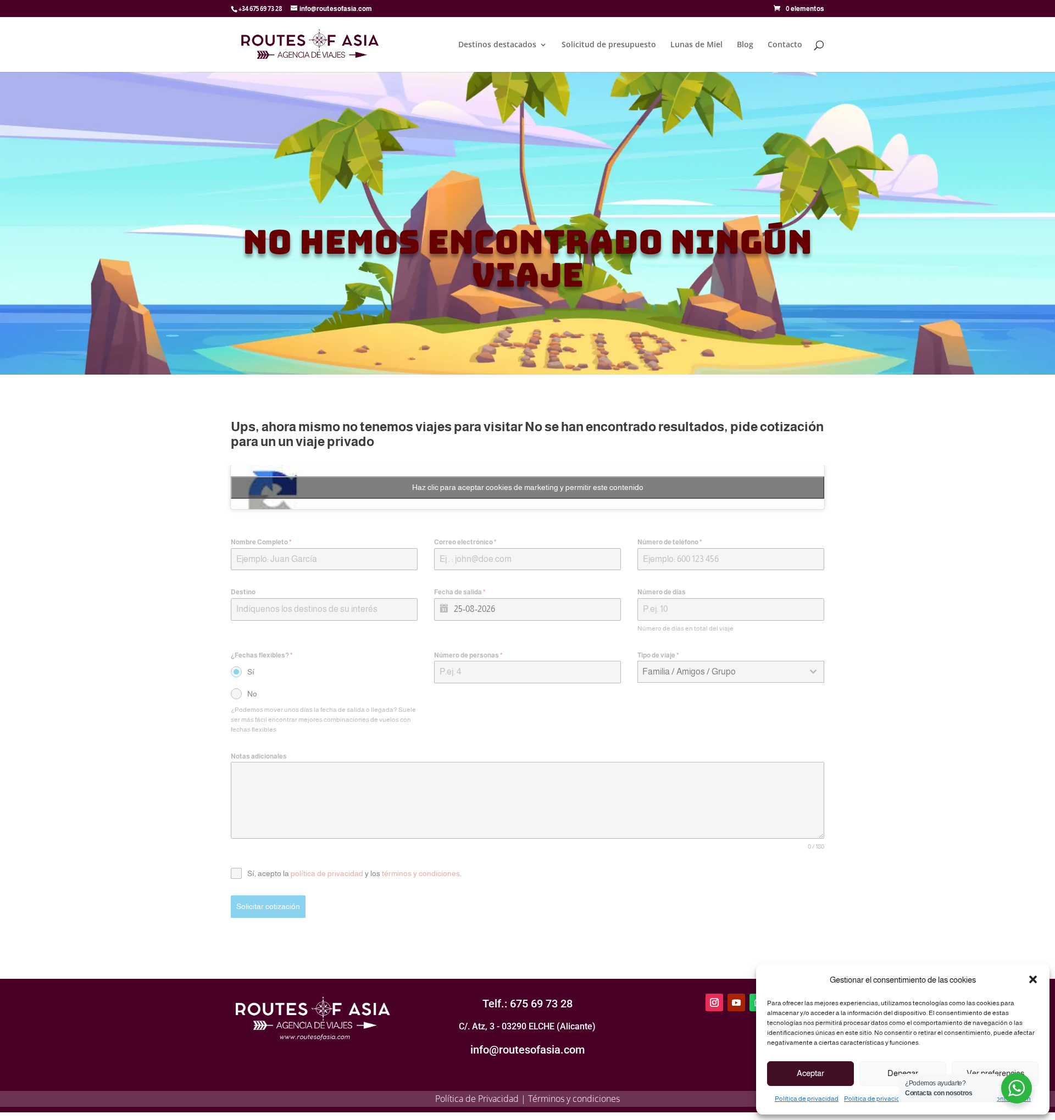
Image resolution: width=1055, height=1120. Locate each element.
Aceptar (810, 1073)
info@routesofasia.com (527, 1049)
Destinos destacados (497, 45)
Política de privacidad (807, 1098)
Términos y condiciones (574, 1099)
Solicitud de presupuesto (609, 45)
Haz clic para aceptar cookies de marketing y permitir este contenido (527, 487)
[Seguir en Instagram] (714, 1002)
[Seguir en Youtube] (736, 1002)
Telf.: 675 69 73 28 (527, 1003)
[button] (1033, 979)
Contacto (785, 45)
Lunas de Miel (696, 45)
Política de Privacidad (477, 1099)
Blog (745, 45)
